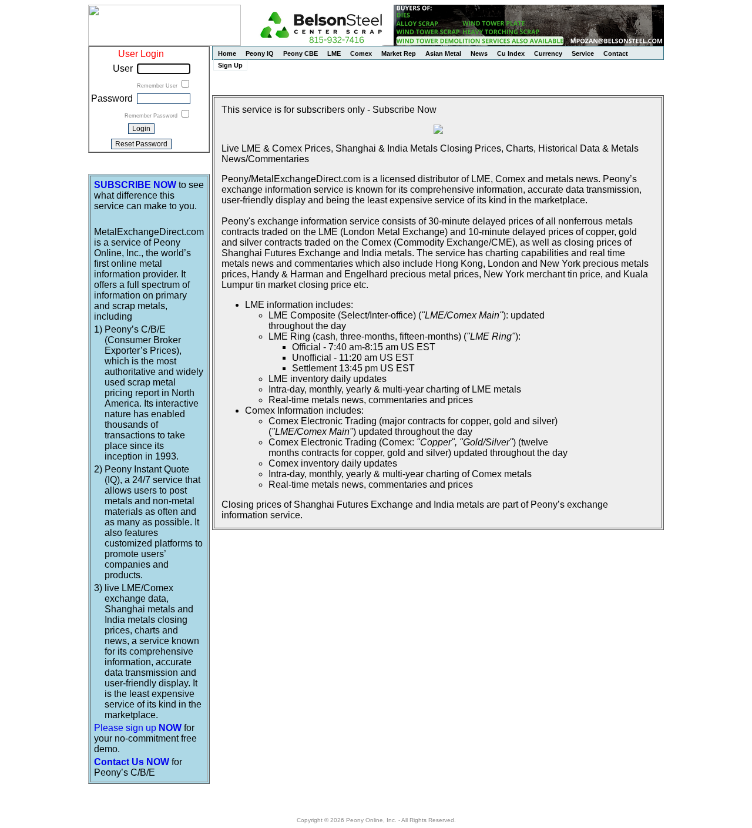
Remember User (158, 86)
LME (334, 53)
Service (583, 53)
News (479, 53)
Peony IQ (260, 53)
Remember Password (152, 116)
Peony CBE (300, 53)
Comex (361, 53)
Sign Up (230, 65)
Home (227, 53)
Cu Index (511, 53)
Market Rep (398, 53)
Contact (615, 53)
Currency (548, 53)
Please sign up (138, 728)
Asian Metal (443, 53)
